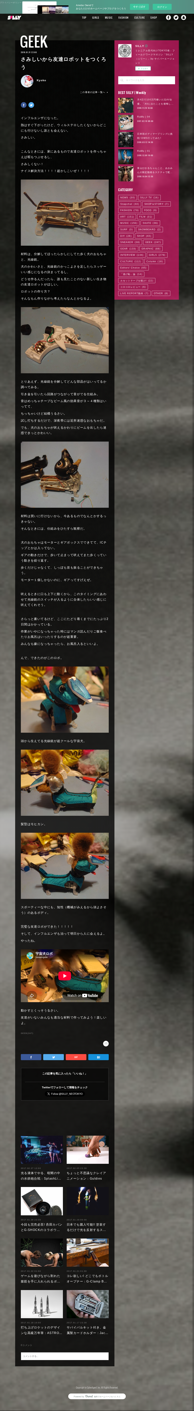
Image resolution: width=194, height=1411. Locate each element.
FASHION (123, 17)
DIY (126, 236)
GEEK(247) (27, 1033)
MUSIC (109, 17)
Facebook (168, 17)
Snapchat (183, 17)
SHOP (153, 17)
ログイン (162, 7)
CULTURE (139, 17)
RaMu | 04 (143, 116)
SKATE (150, 223)
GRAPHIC (151, 248)
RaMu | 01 (143, 151)
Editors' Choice (133, 267)
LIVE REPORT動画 (134, 293)
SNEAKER (130, 242)
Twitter (176, 17)
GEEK (34, 41)
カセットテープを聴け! (136, 280)
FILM (145, 216)
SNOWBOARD (149, 229)
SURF (126, 229)
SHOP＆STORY (156, 204)
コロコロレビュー (133, 287)
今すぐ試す (139, 6)
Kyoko (41, 80)
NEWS (127, 197)
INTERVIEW (132, 255)
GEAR (128, 248)
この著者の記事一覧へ (92, 92)
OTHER (161, 293)
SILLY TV (149, 197)
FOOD (150, 210)
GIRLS (95, 17)
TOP (84, 17)
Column (154, 261)
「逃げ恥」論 (131, 274)
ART (127, 216)
